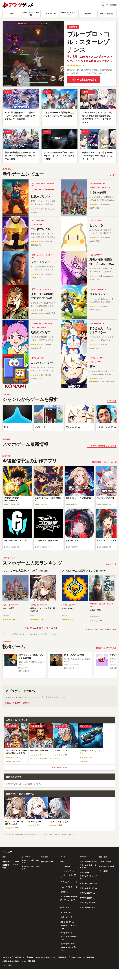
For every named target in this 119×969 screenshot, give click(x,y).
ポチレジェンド (98, 294)
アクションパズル (96, 220)
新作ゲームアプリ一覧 (31, 14)
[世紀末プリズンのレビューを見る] (15, 197)
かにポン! (114, 655)
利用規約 (90, 957)
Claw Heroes (67, 608)
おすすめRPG (85, 872)
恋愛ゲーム (64, 907)
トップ (12, 13)
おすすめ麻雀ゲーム (87, 907)
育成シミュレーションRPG (41, 289)
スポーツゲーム (66, 917)
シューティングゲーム (68, 887)
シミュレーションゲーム (68, 876)
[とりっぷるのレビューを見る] (74, 233)
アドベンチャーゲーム (68, 882)
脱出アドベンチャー (39, 327)
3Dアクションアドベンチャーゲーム (43, 184)
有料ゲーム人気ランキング (30, 867)
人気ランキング (50, 13)
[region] (59, 419)
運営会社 (26, 703)
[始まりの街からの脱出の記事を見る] (56, 660)
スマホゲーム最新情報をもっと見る (102, 446)
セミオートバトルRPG (98, 183)
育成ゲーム (64, 892)
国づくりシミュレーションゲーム (43, 256)
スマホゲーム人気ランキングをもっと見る (41, 628)
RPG (62, 861)
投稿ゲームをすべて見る (106, 648)
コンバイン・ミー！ (43, 362)
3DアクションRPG (38, 220)
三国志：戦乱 (95, 610)
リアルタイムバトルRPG (39, 605)
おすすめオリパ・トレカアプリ (88, 866)
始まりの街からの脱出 (74, 655)
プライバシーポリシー (76, 957)
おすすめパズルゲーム (88, 883)
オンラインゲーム (67, 922)
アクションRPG (37, 224)
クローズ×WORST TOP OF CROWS (42, 296)
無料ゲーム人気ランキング (30, 861)
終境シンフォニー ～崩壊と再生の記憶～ (42, 609)
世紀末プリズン (40, 196)
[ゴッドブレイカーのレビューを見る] (15, 233)
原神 (92, 366)
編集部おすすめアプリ (69, 14)
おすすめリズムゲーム (88, 903)
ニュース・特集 (105, 861)
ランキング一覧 (110, 564)
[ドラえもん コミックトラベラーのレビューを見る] (74, 337)
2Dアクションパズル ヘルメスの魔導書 (30, 656)
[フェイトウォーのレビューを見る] (15, 268)
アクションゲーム (67, 871)
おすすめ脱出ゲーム (87, 893)
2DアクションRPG (69, 605)
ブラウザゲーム (66, 933)
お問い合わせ (20, 957)
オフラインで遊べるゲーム (68, 937)
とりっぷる (96, 225)
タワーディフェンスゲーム (68, 927)
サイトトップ (7, 957)
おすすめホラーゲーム (88, 888)
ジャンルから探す (107, 13)
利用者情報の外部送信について (14, 961)
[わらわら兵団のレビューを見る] (74, 197)
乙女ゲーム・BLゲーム (68, 901)
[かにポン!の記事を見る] (102, 660)
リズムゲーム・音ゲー (68, 896)
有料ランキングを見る (59, 767)
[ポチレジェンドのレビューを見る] (74, 302)
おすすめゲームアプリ (88, 861)
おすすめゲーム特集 (106, 866)
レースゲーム (65, 912)
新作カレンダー (47, 861)
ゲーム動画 (103, 871)
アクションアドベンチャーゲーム (43, 191)
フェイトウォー (40, 261)
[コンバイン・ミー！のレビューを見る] (15, 371)
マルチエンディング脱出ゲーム (43, 323)
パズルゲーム (65, 866)
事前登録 (88, 13)
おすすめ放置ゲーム (87, 898)
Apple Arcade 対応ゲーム (68, 948)
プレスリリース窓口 (43, 957)
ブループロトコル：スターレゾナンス (88, 42)
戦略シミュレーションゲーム (100, 187)
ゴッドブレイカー (42, 229)
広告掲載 (30, 957)
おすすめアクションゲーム (88, 877)
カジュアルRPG (96, 255)
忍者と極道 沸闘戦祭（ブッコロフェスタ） (101, 263)
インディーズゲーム (68, 944)
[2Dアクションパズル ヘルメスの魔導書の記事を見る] (10, 660)
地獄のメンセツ (40, 332)
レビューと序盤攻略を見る (84, 79)
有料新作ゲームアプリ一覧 (11, 866)
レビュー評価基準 (12, 703)
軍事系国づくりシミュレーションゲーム (102, 605)
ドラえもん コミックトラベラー (100, 330)
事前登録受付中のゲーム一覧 (104, 462)
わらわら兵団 (97, 192)
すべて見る (112, 175)
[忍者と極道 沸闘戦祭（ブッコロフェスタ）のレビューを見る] (74, 268)
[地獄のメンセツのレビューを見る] (15, 337)
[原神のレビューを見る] (74, 371)
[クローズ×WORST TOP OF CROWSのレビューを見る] (15, 302)
